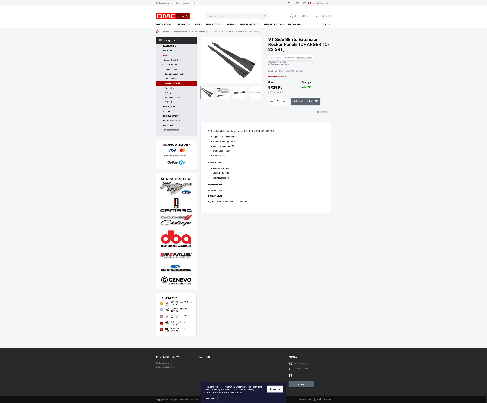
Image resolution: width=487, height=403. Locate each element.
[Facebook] (290, 375)
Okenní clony (169, 88)
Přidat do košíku (303, 101)
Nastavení (210, 398)
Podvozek (168, 102)
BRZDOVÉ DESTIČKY (171, 121)
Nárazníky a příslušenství (174, 74)
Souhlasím (275, 389)
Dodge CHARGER (170, 65)
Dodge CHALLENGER (172, 60)
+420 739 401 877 (301, 369)
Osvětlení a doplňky (172, 97)
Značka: (278, 64)
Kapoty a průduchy (171, 69)
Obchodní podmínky (164, 3)
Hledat (265, 16)
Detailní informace (276, 76)
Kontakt (301, 384)
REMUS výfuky (169, 107)
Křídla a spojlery (170, 79)
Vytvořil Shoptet (305, 399)
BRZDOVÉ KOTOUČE (171, 116)
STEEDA (166, 111)
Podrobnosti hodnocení (304, 58)
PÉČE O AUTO (168, 125)
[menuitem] (165, 24)
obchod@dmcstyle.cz (302, 363)
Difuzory (167, 93)
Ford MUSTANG (169, 46)
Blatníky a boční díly (172, 83)
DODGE (166, 55)
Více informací (237, 392)
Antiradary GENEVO (171, 130)
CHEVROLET (168, 51)
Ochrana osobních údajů (185, 3)
